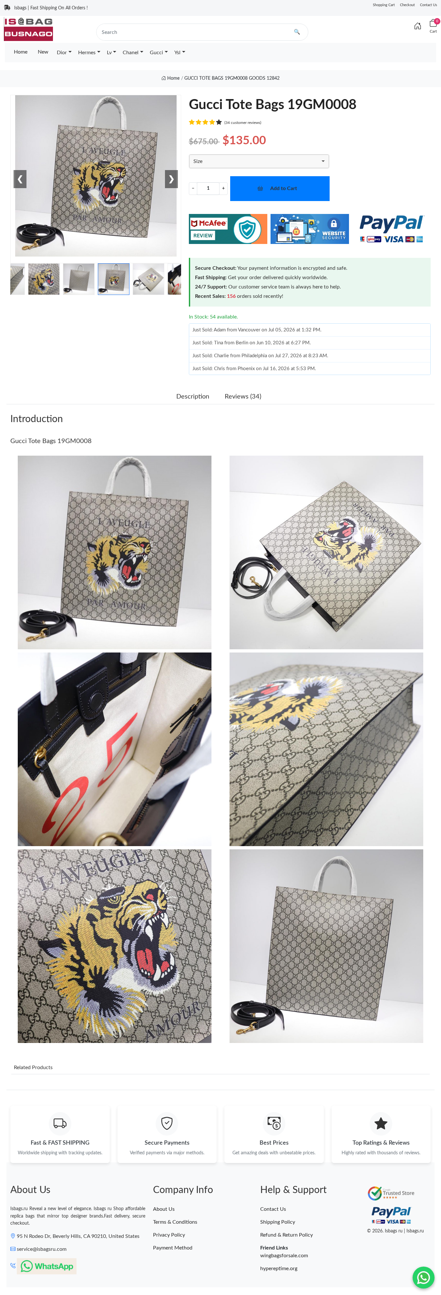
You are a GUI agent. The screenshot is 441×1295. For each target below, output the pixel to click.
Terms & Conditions (175, 1222)
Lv (109, 52)
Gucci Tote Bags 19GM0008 (51, 441)
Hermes (87, 52)
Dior (62, 52)
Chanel (130, 52)
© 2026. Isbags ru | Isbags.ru (395, 1231)
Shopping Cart (384, 5)
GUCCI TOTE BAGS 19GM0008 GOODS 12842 (232, 78)
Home (20, 52)
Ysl (177, 52)
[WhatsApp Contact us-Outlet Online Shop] (424, 1278)
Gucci (156, 52)
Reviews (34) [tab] (243, 396)
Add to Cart (283, 188)
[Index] (418, 26)
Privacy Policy (169, 1235)
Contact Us (428, 5)
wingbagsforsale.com (284, 1255)
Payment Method (172, 1247)
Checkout (407, 5)
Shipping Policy (277, 1222)
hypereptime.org (278, 1268)
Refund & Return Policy (286, 1235)
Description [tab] (192, 396)
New (43, 52)
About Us (164, 1209)
